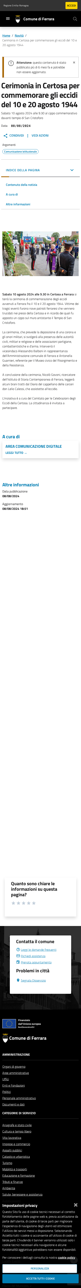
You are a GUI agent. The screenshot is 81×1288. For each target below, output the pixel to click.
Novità (19, 35)
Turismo (7, 1163)
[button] (40, 170)
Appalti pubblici (12, 1150)
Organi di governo (13, 1066)
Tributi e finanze (12, 1181)
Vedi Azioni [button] (40, 135)
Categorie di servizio (19, 1113)
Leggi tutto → (16, 452)
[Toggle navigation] (8, 18)
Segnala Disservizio (33, 980)
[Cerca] (75, 19)
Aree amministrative (15, 1072)
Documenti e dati (13, 1104)
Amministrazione (16, 1054)
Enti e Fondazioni (13, 1085)
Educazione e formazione (18, 1175)
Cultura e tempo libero (16, 1131)
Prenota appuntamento (36, 962)
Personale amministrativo (19, 1098)
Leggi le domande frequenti (38, 949)
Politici (6, 1091)
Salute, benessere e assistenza (22, 1194)
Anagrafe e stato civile (17, 1125)
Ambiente (8, 1188)
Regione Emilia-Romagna (16, 5)
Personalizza (40, 1268)
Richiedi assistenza (33, 956)
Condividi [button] (16, 135)
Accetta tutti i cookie (40, 1278)
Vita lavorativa (11, 1137)
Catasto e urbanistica (16, 1156)
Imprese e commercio (16, 1144)
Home (6, 35)
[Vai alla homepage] (19, 19)
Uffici (5, 1079)
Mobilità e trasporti (14, 1169)
